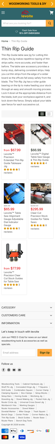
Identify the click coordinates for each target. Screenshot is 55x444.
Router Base (38, 417)
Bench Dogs (7, 414)
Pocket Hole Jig (43, 399)
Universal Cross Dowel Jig (32, 402)
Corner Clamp (42, 390)
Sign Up (45, 352)
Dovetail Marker (8, 411)
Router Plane (7, 420)
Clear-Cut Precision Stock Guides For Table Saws (40, 217)
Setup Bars (6, 396)
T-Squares (43, 387)
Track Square (39, 411)
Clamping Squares (9, 393)
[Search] (50, 23)
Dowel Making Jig (24, 399)
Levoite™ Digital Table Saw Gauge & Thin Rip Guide (40, 156)
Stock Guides (24, 417)
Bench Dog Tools (24, 420)
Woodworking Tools (10, 384)
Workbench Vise (8, 405)
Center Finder (22, 414)
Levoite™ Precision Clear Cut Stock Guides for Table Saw (13, 277)
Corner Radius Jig (40, 414)
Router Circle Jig (9, 402)
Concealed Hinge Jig (25, 387)
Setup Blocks (41, 393)
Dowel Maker (28, 408)
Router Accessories (10, 408)
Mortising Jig (36, 396)
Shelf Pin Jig (7, 387)
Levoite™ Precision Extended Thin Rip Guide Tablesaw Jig (14, 160)
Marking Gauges (27, 405)
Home (4, 41)
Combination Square (23, 390)
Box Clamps (26, 393)
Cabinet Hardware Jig (33, 384)
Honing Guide (21, 396)
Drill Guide (6, 390)
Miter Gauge (24, 411)
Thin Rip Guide (8, 417)
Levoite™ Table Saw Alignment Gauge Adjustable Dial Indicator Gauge (13, 219)
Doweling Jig (7, 399)
